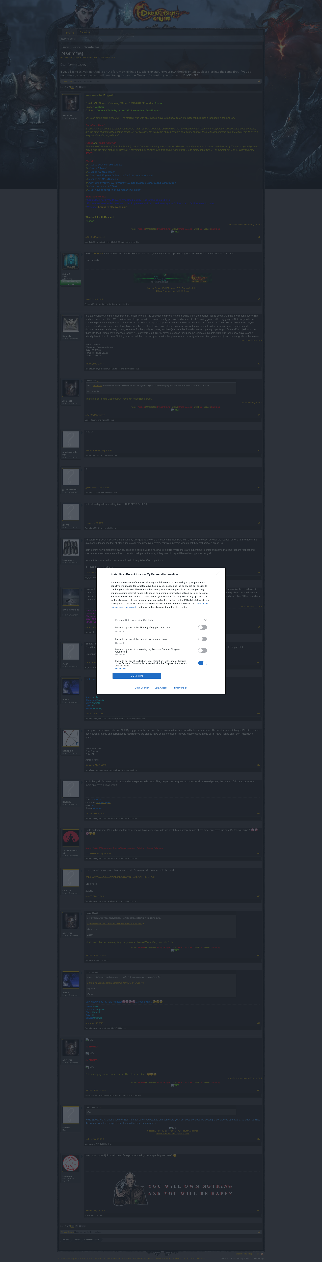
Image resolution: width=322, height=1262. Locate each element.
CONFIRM (137, 676)
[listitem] (161, 620)
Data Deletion (142, 687)
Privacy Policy (180, 687)
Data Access (161, 687)
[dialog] (161, 631)
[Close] (219, 574)
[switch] (202, 627)
